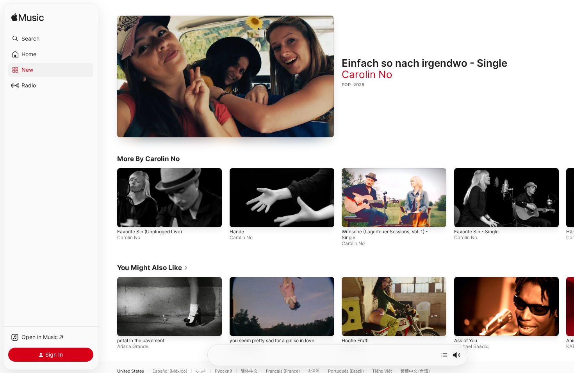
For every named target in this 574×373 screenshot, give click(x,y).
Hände (237, 231)
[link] (152, 267)
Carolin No (367, 74)
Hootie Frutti (355, 340)
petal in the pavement (140, 340)
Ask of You (465, 340)
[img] (27, 17)
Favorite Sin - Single (476, 231)
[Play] (225, 76)
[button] (51, 38)
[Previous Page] (109, 197)
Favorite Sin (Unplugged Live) (149, 231)
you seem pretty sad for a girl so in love (272, 340)
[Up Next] (444, 355)
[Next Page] (566, 197)
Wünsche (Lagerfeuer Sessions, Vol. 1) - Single (385, 234)
